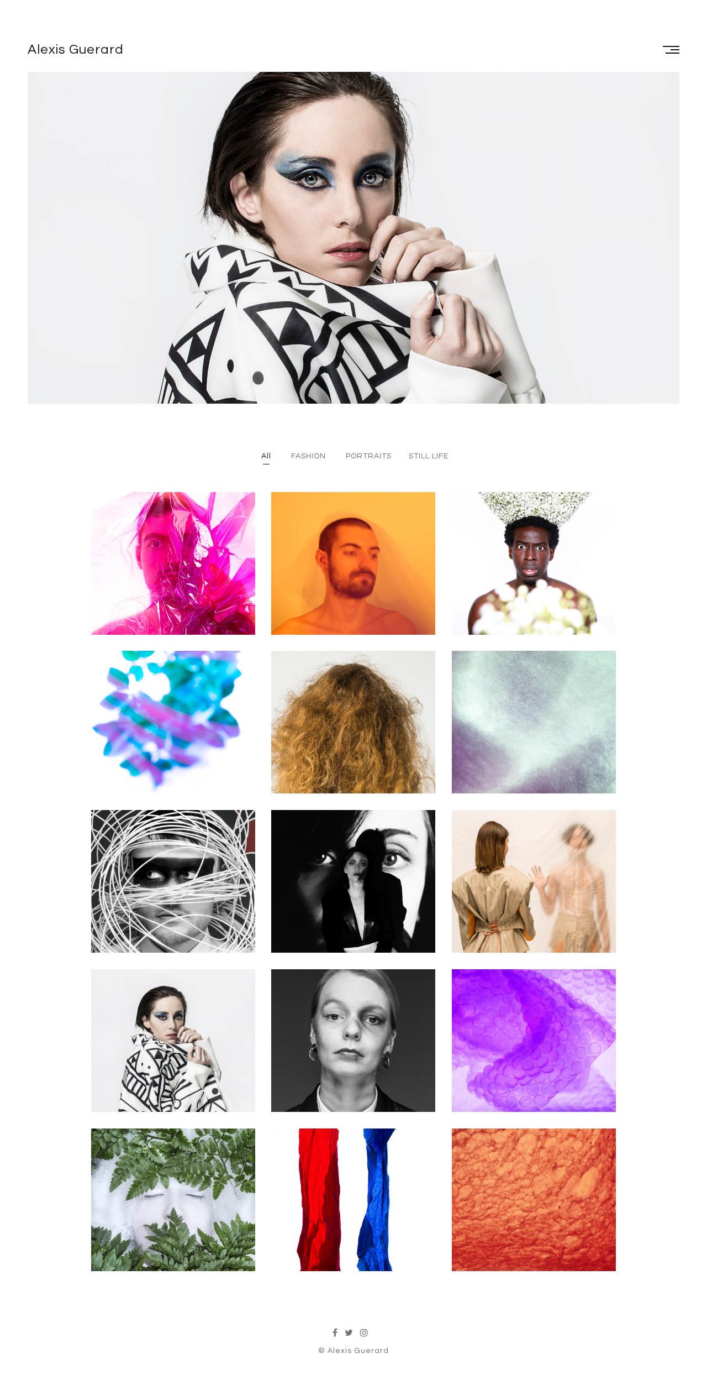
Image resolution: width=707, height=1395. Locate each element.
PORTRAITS (369, 456)
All (266, 456)
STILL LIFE (429, 456)
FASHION (308, 456)
